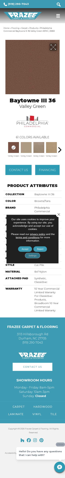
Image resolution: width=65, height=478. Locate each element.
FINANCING (47, 170)
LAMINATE (16, 414)
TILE (53, 414)
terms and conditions (28, 237)
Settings (32, 255)
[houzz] (22, 440)
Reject (40, 249)
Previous (5, 148)
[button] (32, 367)
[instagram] (35, 440)
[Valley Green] (13, 147)
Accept (25, 249)
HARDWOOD (42, 406)
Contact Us (18, 170)
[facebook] (28, 440)
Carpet (24, 28)
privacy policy (37, 234)
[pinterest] (41, 440)
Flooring (15, 28)
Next (59, 148)
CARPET (19, 406)
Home (6, 28)
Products (33, 28)
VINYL (37, 414)
